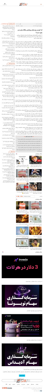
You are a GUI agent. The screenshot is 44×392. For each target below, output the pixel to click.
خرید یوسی (22, 371)
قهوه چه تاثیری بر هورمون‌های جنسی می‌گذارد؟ (8, 135)
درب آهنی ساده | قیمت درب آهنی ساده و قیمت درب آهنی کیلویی (8, 160)
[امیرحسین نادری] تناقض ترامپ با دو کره (8, 103)
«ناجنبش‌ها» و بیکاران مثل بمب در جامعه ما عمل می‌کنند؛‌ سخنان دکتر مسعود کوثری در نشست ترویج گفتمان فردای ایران (9, 124)
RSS (6, 384)
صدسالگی (32, 384)
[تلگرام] (2, 388)
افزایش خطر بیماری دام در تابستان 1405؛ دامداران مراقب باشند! (9, 154)
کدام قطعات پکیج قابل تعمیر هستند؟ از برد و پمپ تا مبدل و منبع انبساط (8, 169)
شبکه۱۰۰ (37, 384)
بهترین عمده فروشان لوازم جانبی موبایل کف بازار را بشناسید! (9, 175)
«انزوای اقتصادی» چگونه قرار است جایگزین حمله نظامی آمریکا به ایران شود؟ (28, 145)
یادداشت (18, 384)
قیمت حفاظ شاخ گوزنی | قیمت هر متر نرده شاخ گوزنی (8, 163)
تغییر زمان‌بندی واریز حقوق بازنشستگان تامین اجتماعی (10, 49)
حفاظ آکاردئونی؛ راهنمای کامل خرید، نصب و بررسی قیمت (9, 166)
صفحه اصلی (40, 24)
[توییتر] (4, 388)
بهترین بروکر (13, 371)
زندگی (36, 24)
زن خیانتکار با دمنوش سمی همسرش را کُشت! (8, 139)
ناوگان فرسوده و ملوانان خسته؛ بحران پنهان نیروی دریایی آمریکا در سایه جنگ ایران (8, 96)
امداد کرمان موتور (27, 371)
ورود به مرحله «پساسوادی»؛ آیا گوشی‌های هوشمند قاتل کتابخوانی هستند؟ (29, 139)
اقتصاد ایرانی (18, 371)
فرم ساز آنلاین (32, 371)
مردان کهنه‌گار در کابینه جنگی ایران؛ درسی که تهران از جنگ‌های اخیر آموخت (29, 143)
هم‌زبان (28, 384)
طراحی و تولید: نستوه (37, 390)
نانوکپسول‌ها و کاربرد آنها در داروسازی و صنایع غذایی (8, 79)
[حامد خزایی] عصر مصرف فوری (9, 105)
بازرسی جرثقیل (37, 371)
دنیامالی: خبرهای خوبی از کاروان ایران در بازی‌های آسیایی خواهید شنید (8, 92)
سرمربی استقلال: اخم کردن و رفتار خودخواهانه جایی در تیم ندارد (9, 89)
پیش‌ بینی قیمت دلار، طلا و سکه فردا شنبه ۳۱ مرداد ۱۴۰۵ (9, 57)
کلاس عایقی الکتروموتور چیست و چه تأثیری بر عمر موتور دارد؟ (9, 178)
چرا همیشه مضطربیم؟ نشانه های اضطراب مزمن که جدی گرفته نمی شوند (9, 181)
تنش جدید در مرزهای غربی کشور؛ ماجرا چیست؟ (8, 38)
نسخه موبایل (22, 375)
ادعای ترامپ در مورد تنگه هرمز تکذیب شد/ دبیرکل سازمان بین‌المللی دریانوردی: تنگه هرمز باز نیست (8, 42)
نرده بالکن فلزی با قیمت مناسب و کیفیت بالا (9, 157)
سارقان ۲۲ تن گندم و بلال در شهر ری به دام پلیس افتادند (8, 108)
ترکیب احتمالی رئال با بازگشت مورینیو (8, 69)
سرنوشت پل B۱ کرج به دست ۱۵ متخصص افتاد (9, 35)
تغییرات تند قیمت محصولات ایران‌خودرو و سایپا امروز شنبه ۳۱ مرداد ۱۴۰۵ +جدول (9, 53)
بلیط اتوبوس (5, 371)
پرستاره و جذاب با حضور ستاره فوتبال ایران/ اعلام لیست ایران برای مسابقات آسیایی (8, 76)
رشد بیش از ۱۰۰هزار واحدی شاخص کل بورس (8, 82)
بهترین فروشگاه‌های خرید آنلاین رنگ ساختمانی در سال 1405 (8, 172)
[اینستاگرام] (6, 388)
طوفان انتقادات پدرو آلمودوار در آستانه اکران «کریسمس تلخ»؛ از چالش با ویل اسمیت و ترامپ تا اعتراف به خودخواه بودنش (8, 119)
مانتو (41, 371)
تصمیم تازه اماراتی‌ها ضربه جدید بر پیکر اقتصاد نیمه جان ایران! (9, 145)
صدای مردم (23, 384)
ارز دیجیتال (9, 371)
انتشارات (13, 384)
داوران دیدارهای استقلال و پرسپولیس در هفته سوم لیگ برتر (8, 129)
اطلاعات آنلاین (23, 4)
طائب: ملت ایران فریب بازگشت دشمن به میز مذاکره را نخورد (8, 86)
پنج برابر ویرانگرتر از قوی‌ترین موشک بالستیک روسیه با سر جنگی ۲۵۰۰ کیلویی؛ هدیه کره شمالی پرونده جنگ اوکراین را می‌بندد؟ (8, 27)
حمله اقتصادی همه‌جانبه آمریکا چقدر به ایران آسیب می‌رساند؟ (8, 46)
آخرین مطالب (11, 63)
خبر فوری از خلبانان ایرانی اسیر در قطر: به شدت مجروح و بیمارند (8, 32)
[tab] (11, 24)
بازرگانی (12, 151)
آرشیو (10, 384)
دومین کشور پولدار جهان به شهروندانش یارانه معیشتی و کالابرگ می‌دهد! (29, 147)
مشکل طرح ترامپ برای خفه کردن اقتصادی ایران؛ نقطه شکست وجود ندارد (29, 141)
